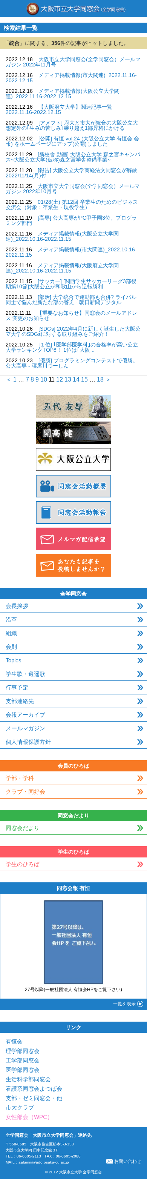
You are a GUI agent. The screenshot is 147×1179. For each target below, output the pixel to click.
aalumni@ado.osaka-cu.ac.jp (43, 1162)
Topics (13, 660)
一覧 (124, 1004)
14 (76, 379)
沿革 (11, 619)
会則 (11, 646)
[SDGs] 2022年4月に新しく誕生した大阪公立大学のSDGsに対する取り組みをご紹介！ (73, 331)
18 (100, 379)
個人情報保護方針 (28, 742)
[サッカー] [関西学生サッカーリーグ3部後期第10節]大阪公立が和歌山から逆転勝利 (71, 283)
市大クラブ (20, 1107)
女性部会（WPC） (29, 1117)
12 (59, 379)
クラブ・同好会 (25, 791)
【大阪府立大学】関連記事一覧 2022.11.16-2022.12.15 (59, 109)
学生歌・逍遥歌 (25, 674)
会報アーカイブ (25, 714)
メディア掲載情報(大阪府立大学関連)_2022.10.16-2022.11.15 (62, 268)
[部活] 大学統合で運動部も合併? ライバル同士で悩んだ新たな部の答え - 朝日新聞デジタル (71, 299)
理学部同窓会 (23, 1051)
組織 (11, 633)
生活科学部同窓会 (28, 1079)
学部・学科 (20, 778)
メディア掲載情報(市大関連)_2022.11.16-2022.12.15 (71, 77)
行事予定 (17, 687)
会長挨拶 (17, 606)
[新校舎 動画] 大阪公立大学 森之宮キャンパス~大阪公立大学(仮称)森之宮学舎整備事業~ (73, 157)
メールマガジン (25, 728)
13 (67, 379)
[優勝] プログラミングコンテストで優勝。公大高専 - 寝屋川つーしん (72, 363)
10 (43, 379)
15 (84, 379)
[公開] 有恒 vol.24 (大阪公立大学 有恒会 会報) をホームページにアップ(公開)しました (72, 141)
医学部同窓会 (23, 1070)
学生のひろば (23, 864)
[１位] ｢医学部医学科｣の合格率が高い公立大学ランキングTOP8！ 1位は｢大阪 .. (72, 347)
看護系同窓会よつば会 (34, 1088)
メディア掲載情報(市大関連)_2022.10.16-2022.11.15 (71, 252)
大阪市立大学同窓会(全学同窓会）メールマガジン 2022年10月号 (73, 188)
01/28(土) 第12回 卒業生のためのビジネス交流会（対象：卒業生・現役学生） (72, 204)
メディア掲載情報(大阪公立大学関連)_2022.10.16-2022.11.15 (62, 236)
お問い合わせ (127, 1161)
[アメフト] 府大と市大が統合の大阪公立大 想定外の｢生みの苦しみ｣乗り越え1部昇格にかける (72, 125)
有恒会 (14, 1041)
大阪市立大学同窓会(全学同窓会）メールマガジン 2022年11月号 (73, 62)
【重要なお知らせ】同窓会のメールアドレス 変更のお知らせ (71, 315)
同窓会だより (23, 828)
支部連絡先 (20, 701)
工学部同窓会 (23, 1060)
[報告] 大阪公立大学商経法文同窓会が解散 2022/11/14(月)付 (71, 173)
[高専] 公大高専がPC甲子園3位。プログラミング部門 (71, 220)
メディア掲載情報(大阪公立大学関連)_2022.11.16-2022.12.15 (62, 93)
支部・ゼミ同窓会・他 (34, 1098)
